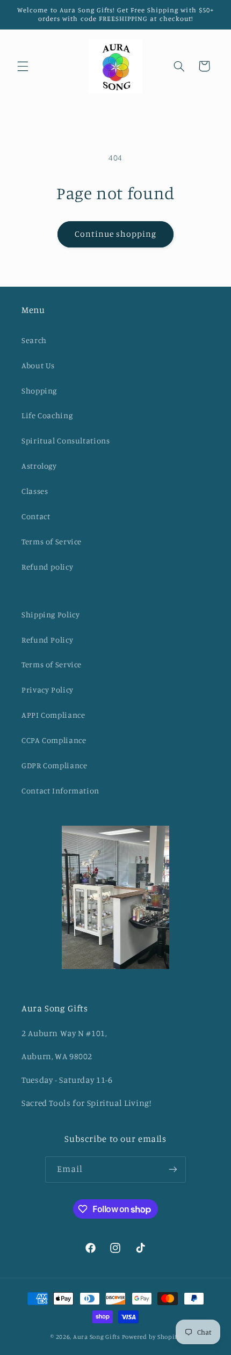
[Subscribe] (173, 1169)
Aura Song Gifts (96, 1337)
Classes (34, 491)
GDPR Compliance (54, 765)
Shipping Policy (50, 614)
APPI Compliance (53, 714)
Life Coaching (47, 415)
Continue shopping (116, 234)
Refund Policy (47, 639)
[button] (22, 66)
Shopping (39, 390)
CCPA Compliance (53, 740)
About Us (38, 365)
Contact (35, 516)
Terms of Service (51, 541)
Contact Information (60, 790)
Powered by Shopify (151, 1337)
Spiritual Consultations (65, 440)
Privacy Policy (47, 689)
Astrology (39, 465)
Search (34, 340)
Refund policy (47, 566)
